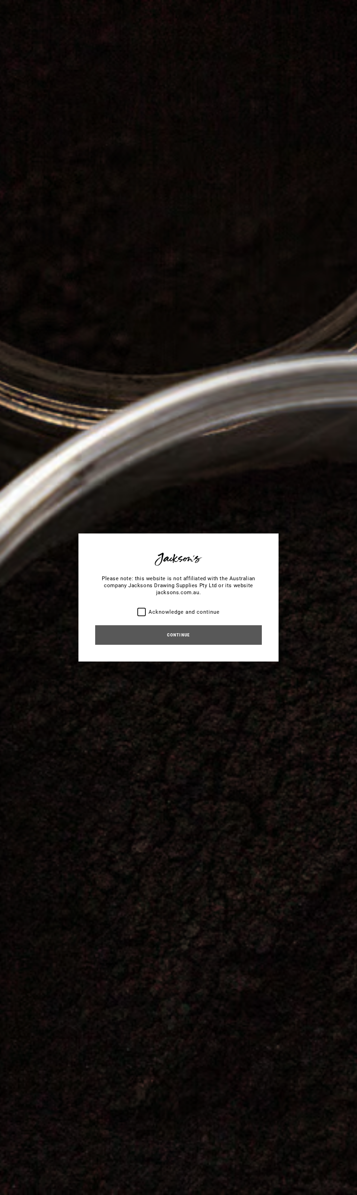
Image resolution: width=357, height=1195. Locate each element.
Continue (178, 634)
